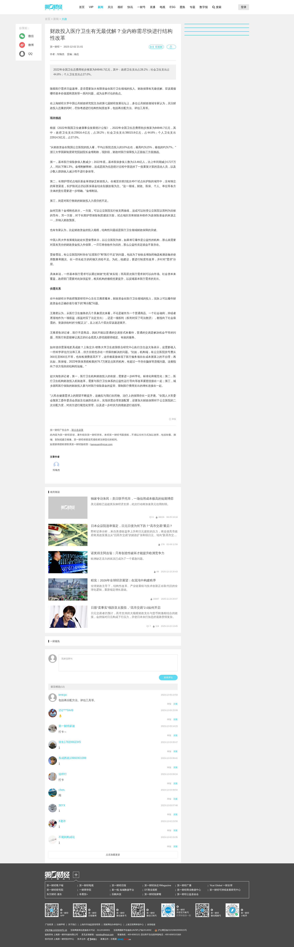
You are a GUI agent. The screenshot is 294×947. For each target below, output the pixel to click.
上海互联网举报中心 (134, 924)
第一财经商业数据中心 (189, 889)
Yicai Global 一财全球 (221, 885)
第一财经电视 (86, 885)
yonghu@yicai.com (104, 934)
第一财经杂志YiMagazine (157, 885)
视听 (120, 7)
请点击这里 (77, 430)
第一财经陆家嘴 (152, 894)
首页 (82, 7)
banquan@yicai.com (101, 444)
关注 (110, 7)
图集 (182, 7)
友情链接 (151, 924)
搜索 (218, 7)
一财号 (141, 7)
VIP (91, 7)
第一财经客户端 (55, 885)
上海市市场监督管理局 (90, 924)
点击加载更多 (113, 854)
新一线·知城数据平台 (123, 889)
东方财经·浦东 (54, 894)
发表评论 (168, 677)
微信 (31, 36)
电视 (162, 7)
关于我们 (72, 924)
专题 (192, 7)
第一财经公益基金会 (188, 894)
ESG (172, 7)
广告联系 (49, 924)
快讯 (130, 7)
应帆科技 (116, 894)
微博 (31, 44)
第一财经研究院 (55, 889)
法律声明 (61, 924)
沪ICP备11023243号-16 (56, 930)
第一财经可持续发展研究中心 (225, 889)
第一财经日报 (119, 885)
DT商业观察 (150, 889)
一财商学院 (85, 889)
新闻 (100, 7)
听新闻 (158, 46)
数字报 (204, 7)
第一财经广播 (184, 885)
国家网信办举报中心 (113, 924)
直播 (152, 7)
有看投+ (83, 894)
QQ (30, 53)
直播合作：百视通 (108, 939)
